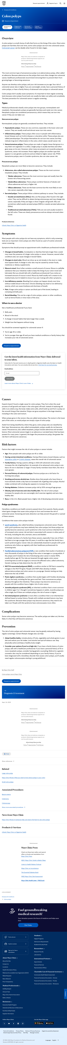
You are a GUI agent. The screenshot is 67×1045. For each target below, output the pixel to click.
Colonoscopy (6, 803)
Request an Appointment (11, 21)
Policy (23, 66)
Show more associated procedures (12, 807)
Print (7, 754)
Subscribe (10, 379)
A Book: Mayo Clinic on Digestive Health (14, 225)
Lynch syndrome (11, 525)
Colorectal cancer (8, 48)
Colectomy (5, 799)
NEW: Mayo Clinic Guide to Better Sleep (33, 860)
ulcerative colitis (11, 459)
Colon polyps (11, 16)
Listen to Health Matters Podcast (31, 864)
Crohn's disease (24, 459)
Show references (7, 761)
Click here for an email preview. (47, 365)
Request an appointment (11, 345)
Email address (9, 369)
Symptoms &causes (7, 27)
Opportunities (30, 66)
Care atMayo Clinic (38, 27)
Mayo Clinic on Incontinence (30, 868)
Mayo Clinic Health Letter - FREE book (32, 880)
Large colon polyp (7, 773)
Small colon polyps (7, 782)
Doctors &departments (28, 27)
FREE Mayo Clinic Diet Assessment (32, 876)
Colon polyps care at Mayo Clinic (12, 674)
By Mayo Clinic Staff (8, 670)
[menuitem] (7, 27)
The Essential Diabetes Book (29, 872)
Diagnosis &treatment (18, 27)
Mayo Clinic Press (26, 856)
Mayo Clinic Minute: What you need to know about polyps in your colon (23, 777)
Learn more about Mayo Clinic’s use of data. (18, 383)
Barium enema (6, 794)
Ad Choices (38, 66)
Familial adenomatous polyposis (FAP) (19, 551)
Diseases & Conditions (10, 10)
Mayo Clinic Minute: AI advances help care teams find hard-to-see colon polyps (26, 819)
